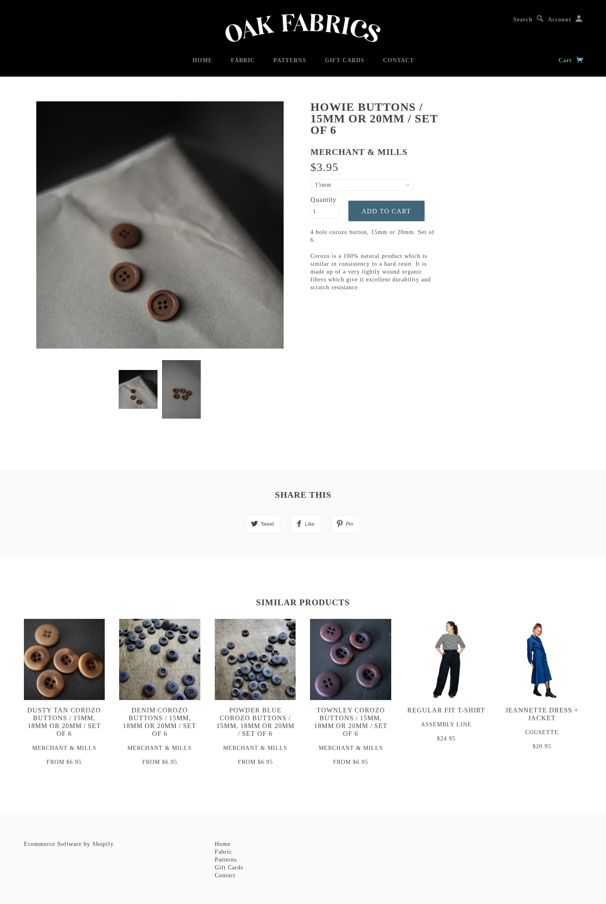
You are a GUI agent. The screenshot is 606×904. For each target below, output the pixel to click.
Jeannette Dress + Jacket (541, 714)
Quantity (323, 200)
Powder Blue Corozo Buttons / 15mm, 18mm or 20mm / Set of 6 (255, 722)
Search (523, 19)
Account (559, 19)
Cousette (542, 732)
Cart (566, 60)
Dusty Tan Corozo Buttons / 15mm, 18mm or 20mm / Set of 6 (64, 722)
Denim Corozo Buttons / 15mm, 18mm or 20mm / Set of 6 (159, 722)
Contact (398, 60)
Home (202, 60)
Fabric (243, 60)
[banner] (303, 27)
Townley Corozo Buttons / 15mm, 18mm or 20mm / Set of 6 (351, 722)
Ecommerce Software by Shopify (69, 844)
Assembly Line (446, 724)
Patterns (289, 60)
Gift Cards (344, 60)
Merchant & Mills (359, 152)
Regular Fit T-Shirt (446, 710)
